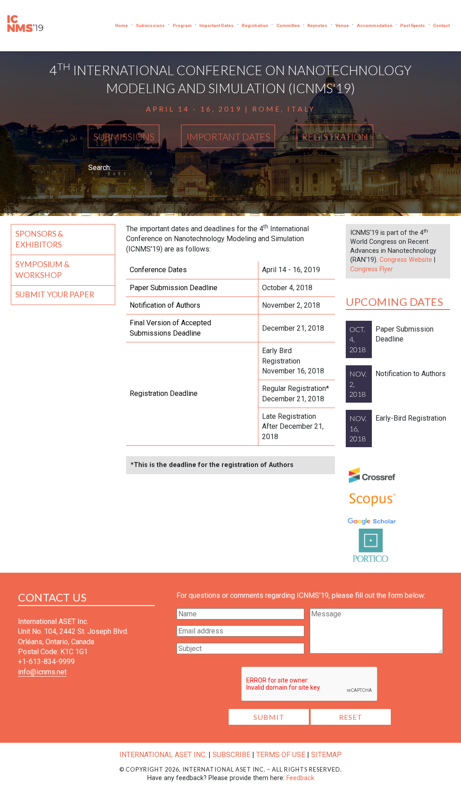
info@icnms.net (42, 672)
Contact (441, 25)
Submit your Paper (54, 294)
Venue (342, 25)
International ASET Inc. (163, 754)
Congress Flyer (371, 269)
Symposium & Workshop (42, 270)
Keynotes (317, 25)
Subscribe (231, 754)
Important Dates (216, 25)
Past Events (412, 25)
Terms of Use (280, 754)
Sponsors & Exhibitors (39, 239)
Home (121, 25)
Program (182, 25)
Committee (288, 25)
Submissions (150, 25)
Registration (255, 25)
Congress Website (406, 260)
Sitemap (326, 754)
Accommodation (375, 25)
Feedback (300, 778)
